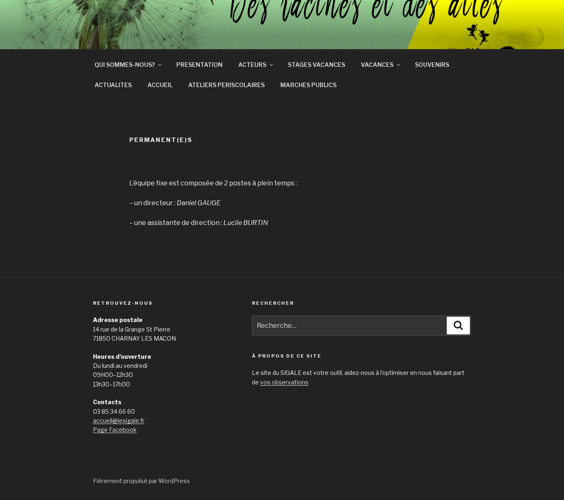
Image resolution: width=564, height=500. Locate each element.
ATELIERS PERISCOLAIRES (226, 84)
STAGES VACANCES (316, 64)
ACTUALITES (113, 84)
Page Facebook (115, 429)
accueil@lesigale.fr (119, 420)
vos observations (284, 382)
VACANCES (377, 64)
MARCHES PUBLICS (308, 84)
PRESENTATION (199, 64)
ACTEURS (252, 64)
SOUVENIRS (432, 64)
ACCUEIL (160, 84)
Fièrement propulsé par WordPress (141, 480)
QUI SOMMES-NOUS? (125, 64)
